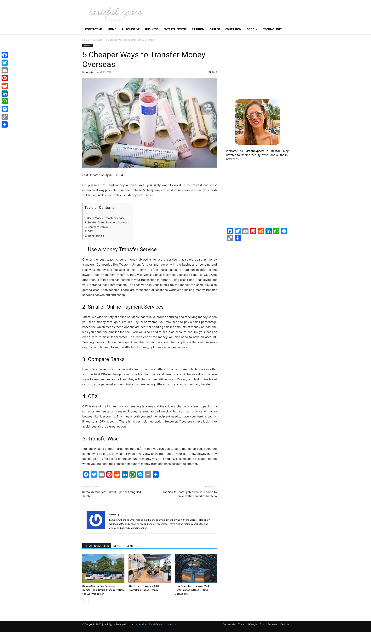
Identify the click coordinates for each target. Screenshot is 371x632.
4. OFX (88, 231)
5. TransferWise (94, 235)
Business (151, 29)
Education (233, 29)
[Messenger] (5, 109)
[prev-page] (84, 601)
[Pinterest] (5, 78)
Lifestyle (252, 624)
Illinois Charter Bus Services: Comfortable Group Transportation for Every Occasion (103, 590)
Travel (241, 624)
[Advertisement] (257, 68)
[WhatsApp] (5, 101)
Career (215, 29)
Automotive (131, 29)
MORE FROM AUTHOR (126, 546)
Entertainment (175, 29)
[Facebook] (5, 55)
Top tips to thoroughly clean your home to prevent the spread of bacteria (189, 494)
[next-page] (90, 601)
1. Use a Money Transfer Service (104, 218)
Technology (272, 29)
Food (250, 29)
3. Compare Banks (96, 226)
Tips (262, 624)
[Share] (5, 124)
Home (112, 29)
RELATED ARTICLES (97, 546)
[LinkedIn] (5, 93)
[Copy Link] (5, 117)
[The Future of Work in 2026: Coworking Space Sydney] (149, 568)
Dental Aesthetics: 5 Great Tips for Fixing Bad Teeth (111, 494)
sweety (89, 72)
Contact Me (93, 29)
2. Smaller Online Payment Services (106, 222)
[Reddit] (5, 86)
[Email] (5, 70)
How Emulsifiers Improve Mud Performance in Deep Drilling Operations (192, 590)
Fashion (198, 29)
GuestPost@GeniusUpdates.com (159, 624)
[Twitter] (5, 62)
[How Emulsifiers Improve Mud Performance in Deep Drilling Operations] (196, 568)
